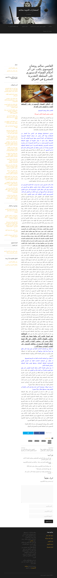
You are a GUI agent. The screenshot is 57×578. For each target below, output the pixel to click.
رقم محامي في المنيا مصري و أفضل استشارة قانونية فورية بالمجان (10, 106)
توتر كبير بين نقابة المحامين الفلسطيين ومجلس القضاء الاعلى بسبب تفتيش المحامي (10, 90)
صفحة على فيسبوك (47, 31)
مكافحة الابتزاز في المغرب (11, 264)
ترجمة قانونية (50, 544)
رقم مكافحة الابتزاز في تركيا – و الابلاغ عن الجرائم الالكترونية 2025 (10, 111)
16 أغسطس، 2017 (49, 82)
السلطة (30, 440)
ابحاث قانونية (25, 26)
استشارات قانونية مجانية (28, 10)
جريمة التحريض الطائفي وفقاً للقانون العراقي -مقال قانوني (46, 449)
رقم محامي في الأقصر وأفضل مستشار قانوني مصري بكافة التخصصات (11, 149)
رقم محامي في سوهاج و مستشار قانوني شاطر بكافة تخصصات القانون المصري (11, 143)
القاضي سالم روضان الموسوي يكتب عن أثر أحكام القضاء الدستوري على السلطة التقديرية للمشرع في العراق (39, 72)
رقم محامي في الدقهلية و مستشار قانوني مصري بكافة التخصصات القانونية (10, 184)
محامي (50, 26)
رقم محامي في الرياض (12, 70)
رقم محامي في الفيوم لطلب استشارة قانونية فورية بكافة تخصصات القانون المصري (10, 178)
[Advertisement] (28, 50)
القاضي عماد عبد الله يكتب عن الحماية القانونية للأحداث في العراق (28, 449)
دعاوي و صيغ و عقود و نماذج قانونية (38, 26)
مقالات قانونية (48, 438)
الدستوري (36, 440)
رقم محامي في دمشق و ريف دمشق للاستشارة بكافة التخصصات (10, 100)
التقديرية (43, 440)
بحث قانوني (50, 541)
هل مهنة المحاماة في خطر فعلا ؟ (43, 468)
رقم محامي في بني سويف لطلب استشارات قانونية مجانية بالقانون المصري (11, 166)
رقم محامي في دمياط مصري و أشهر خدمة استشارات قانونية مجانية (11, 172)
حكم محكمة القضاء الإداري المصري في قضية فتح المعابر (11, 211)
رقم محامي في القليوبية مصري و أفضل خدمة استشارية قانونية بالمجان (11, 137)
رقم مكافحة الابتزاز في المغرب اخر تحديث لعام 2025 (12, 117)
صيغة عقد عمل (49, 535)
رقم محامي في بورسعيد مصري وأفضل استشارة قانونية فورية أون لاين (11, 132)
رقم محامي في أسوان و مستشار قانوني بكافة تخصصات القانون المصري (11, 155)
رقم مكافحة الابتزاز (14, 26)
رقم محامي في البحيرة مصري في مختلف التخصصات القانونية (12, 161)
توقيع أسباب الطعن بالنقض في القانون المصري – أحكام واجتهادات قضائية (11, 217)
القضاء (49, 442)
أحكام (49, 440)
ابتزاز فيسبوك (50, 547)
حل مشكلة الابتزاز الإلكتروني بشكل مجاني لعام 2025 (39, 466)
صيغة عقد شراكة (49, 538)
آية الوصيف (42, 82)
